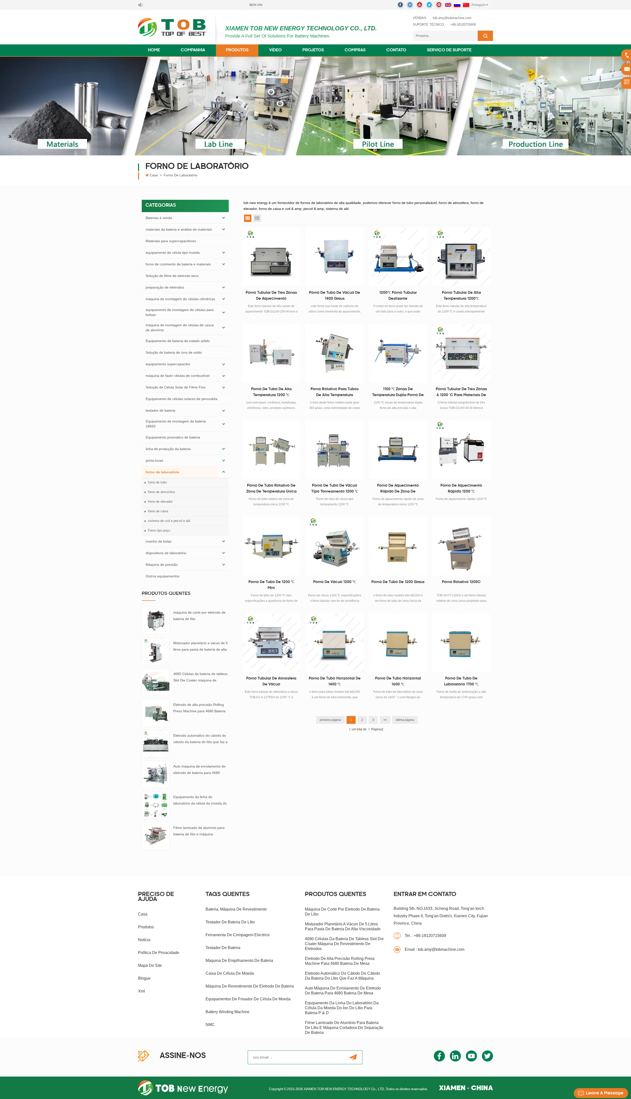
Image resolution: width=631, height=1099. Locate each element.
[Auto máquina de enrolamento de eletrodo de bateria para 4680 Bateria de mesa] (155, 774)
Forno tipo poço (159, 530)
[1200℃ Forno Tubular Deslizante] (398, 257)
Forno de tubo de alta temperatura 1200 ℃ (271, 392)
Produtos (237, 50)
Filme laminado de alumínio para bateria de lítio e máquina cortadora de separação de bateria (200, 831)
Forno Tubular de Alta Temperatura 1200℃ (461, 296)
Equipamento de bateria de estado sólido (178, 341)
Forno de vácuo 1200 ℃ (334, 582)
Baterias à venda (159, 218)
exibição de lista (257, 218)
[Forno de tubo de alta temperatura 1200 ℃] (271, 353)
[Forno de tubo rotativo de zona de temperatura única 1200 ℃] (271, 450)
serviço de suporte (449, 50)
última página (405, 720)
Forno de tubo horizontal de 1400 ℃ (335, 681)
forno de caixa (158, 511)
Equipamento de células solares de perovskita (181, 399)
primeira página (330, 720)
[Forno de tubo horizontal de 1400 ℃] (334, 642)
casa (142, 914)
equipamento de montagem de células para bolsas (180, 312)
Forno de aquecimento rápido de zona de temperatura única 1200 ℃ (398, 489)
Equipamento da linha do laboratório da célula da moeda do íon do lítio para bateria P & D (200, 800)
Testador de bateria (223, 948)
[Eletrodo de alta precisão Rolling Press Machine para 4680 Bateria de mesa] (155, 712)
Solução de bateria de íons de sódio (174, 352)
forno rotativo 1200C (461, 582)
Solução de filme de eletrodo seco (172, 276)
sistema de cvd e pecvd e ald (169, 521)
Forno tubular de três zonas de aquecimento (271, 296)
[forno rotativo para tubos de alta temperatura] (334, 353)
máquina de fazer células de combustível (178, 376)
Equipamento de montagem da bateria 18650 (176, 423)
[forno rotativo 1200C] (461, 546)
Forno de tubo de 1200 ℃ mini (271, 585)
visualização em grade (247, 218)
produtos (146, 927)
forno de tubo (157, 482)
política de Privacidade (158, 953)
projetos (313, 50)
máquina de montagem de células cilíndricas (180, 299)
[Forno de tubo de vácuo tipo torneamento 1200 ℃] (334, 450)
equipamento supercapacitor (168, 364)
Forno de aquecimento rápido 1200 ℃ (461, 489)
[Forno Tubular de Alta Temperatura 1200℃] (461, 257)
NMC (210, 1025)
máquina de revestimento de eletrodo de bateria (250, 986)
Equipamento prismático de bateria (173, 437)
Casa (154, 175)
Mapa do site (150, 965)
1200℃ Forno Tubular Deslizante (398, 296)
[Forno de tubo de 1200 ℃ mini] (271, 546)
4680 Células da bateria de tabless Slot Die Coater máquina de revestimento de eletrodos (200, 677)
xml (141, 991)
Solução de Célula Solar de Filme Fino (176, 387)
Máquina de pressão (162, 565)
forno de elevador (160, 501)
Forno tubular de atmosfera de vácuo (271, 681)
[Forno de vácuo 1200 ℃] (334, 546)
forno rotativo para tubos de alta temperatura (335, 392)
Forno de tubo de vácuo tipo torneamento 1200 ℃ (334, 489)
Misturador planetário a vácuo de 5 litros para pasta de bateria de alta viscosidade (200, 647)
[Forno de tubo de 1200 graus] (398, 546)
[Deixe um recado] (601, 1093)
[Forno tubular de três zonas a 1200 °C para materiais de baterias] (461, 353)
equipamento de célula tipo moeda (173, 253)
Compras (355, 50)
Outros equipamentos (162, 576)
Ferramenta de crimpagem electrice (238, 935)
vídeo (275, 50)
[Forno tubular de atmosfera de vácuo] (271, 642)
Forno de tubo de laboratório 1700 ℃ (461, 681)
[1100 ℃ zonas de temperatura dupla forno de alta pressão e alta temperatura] (398, 353)
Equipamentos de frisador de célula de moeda (248, 999)
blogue (144, 978)
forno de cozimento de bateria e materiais (178, 264)
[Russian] (457, 5)
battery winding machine (227, 1012)
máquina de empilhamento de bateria (239, 960)
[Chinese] (466, 5)
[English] (448, 5)
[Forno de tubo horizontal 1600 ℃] (398, 642)
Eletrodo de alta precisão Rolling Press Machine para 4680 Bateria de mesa (199, 708)
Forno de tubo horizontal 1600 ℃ (398, 681)
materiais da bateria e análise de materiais (179, 229)
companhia (193, 50)
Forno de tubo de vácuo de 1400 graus (334, 296)
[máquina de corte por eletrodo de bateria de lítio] (155, 620)
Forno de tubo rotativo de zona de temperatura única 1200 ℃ (271, 489)
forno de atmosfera (161, 492)
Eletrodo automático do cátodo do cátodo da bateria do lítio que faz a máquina (200, 739)
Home (154, 50)
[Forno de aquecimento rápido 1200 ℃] (461, 450)
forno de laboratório (180, 175)
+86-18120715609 (463, 24)
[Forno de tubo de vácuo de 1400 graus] (334, 257)
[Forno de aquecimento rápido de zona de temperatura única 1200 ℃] (398, 450)
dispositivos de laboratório (166, 553)
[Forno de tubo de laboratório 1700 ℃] (461, 642)
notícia (144, 940)
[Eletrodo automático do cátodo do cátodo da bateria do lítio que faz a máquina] (155, 743)
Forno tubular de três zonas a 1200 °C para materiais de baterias (461, 392)
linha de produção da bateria (168, 449)
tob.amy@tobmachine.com (452, 18)
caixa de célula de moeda (230, 973)
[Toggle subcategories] (223, 217)
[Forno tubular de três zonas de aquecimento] (271, 257)
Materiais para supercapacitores (171, 241)
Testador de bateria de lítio (230, 922)
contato (396, 50)
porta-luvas (154, 460)
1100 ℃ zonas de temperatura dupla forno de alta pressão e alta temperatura (398, 392)
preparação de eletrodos (165, 287)
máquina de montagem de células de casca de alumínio (180, 327)
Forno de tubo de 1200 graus (397, 582)
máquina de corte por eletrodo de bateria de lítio (199, 615)
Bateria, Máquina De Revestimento (236, 909)
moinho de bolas (159, 541)
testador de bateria (160, 410)
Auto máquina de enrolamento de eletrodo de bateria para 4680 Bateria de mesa (199, 770)
